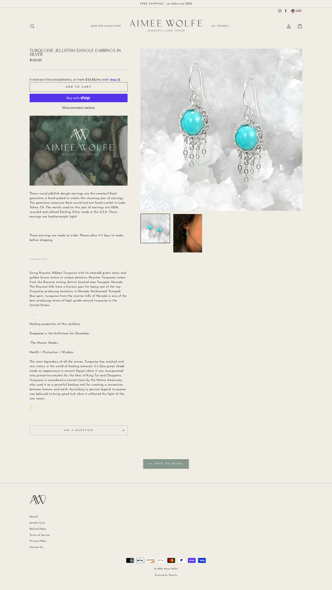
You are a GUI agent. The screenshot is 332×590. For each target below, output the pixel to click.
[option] (166, 4)
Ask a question (78, 430)
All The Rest (220, 25)
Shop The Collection (105, 25)
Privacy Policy (38, 541)
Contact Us (36, 547)
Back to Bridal (169, 464)
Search (34, 516)
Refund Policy (38, 529)
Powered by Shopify (166, 575)
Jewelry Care (37, 523)
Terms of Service (40, 535)
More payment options (78, 107)
